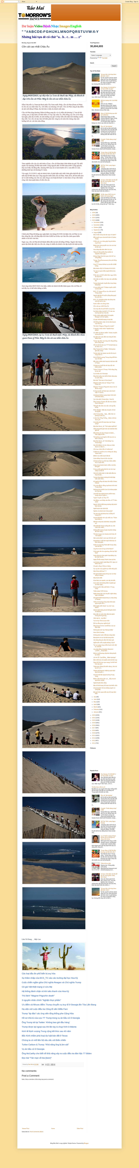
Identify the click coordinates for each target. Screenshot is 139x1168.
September (97, 230)
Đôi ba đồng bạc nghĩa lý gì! (101, 623)
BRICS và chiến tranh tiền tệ (101, 456)
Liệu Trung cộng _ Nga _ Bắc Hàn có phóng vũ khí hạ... (104, 414)
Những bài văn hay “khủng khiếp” (103, 630)
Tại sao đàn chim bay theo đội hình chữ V (108, 75)
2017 (93, 728)
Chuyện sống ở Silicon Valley (102, 566)
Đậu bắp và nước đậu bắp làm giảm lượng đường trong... (104, 614)
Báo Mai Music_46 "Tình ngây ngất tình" (105, 426)
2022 (93, 715)
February (96, 709)
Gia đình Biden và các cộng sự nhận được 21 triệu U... (104, 445)
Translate (104, 58)
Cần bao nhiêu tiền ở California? (103, 449)
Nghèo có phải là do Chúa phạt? (103, 511)
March (96, 707)
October (96, 227)
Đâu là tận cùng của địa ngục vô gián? (104, 234)
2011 (93, 743)
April (95, 704)
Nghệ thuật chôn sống (99, 683)
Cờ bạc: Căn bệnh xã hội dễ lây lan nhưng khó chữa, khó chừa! (109, 181)
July (95, 697)
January (96, 712)
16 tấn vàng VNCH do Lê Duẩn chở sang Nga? (108, 195)
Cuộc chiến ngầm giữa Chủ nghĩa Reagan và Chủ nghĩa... (103, 316)
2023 (93, 220)
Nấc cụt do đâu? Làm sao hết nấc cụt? (104, 538)
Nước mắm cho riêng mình (101, 303)
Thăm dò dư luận (106, 863)
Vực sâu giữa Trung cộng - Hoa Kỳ (103, 399)
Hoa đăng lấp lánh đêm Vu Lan (102, 249)
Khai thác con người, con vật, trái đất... (104, 580)
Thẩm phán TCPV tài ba (100, 591)
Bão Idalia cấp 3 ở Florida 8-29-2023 (104, 268)
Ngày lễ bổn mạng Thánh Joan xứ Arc (104, 559)
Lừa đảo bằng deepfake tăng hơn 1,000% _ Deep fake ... (103, 649)
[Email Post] (42, 1064)
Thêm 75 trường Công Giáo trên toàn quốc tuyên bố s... (104, 602)
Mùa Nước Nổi (97, 578)
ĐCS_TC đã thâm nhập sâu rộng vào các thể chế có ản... (104, 300)
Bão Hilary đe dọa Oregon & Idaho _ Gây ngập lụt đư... (104, 433)
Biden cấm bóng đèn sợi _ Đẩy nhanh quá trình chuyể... (104, 679)
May (95, 702)
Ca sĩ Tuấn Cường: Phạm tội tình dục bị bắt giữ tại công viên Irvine (108, 837)
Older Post (80, 1128)
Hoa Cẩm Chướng (98, 632)
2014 (93, 735)
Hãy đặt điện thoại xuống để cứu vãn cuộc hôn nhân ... (104, 526)
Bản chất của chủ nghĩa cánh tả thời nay (105, 660)
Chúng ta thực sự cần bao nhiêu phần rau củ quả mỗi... (104, 461)
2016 (93, 730)
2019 (93, 723)
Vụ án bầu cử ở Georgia (100, 373)
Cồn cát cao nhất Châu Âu (101, 306)
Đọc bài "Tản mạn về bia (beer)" (102, 380)
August (96, 232)
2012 (93, 740)
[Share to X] (50, 1064)
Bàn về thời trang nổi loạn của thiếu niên (105, 685)
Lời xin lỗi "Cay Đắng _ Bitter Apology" (104, 657)
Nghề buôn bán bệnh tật (100, 508)
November (97, 225)
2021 (93, 718)
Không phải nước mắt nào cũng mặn (104, 635)
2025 (93, 215)
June (95, 699)
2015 (93, 733)
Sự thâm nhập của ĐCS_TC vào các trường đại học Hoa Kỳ (104, 312)
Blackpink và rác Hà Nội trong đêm (103, 637)
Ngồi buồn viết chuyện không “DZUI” (104, 642)
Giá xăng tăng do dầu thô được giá (103, 640)
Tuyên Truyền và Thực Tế (100, 498)
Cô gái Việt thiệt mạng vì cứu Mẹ (103, 319)
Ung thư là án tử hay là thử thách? (103, 549)
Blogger (86, 1143)
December (97, 222)
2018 (93, 725)
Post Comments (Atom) (36, 1131)
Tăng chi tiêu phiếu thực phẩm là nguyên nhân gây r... (103, 252)
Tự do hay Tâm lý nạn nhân (101, 620)
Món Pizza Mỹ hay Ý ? (99, 571)
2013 (93, 738)
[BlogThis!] (48, 1064)
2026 (93, 212)
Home (53, 1128)
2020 (93, 720)
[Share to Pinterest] (54, 1064)
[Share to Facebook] (52, 1064)
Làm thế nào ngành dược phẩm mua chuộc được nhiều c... (104, 494)
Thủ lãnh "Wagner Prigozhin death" (103, 326)
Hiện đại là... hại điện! (99, 618)
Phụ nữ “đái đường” (106, 126)
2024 (93, 217)
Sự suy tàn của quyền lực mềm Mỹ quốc (105, 568)
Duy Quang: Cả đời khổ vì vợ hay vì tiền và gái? (108, 88)
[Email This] (46, 1064)
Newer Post (25, 1128)
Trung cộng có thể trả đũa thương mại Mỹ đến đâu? (108, 153)
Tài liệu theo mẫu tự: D (98, 787)
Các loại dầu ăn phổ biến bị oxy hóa (104, 309)
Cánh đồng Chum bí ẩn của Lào (102, 458)
